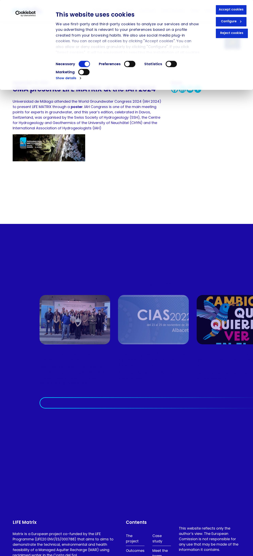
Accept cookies (231, 9)
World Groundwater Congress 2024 (110, 101)
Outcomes (135, 550)
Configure (229, 21)
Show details (66, 78)
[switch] (129, 64)
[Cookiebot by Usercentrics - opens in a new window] (25, 14)
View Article (78, 383)
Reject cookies (231, 33)
